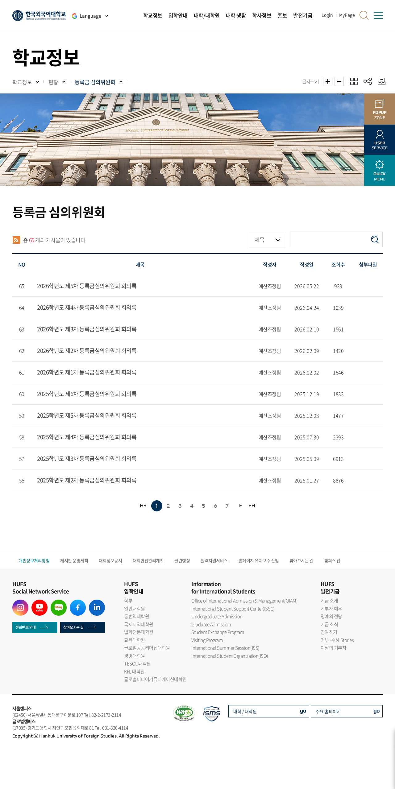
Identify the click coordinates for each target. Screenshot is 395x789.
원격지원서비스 (214, 560)
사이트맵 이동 (378, 15)
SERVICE (380, 145)
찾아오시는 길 (301, 560)
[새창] (20, 603)
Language (90, 15)
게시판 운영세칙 (74, 560)
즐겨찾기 (354, 81)
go (303, 710)
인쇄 (380, 81)
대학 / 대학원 (245, 711)
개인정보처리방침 (34, 560)
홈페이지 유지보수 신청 (259, 560)
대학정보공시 (110, 560)
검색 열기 (364, 15)
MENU (379, 176)
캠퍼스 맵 (332, 560)
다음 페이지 (240, 505)
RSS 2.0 (16, 240)
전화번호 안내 (25, 627)
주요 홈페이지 (328, 711)
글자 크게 (327, 81)
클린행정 (182, 560)
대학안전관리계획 (148, 560)
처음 (143, 505)
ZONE (380, 115)
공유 (368, 81)
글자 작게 (339, 81)
